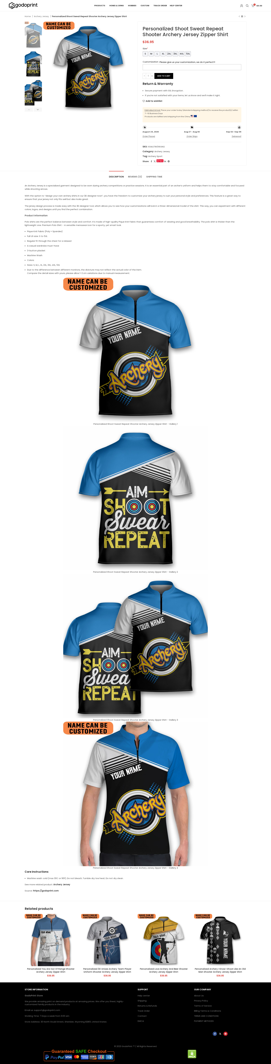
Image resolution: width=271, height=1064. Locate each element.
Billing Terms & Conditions (207, 1010)
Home (28, 16)
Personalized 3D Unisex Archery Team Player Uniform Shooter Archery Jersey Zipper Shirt (107, 970)
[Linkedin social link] (165, 161)
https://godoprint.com (46, 890)
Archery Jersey (41, 16)
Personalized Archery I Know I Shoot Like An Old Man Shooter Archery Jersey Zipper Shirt (220, 970)
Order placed (149, 136)
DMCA (141, 1021)
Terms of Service (203, 1005)
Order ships (192, 136)
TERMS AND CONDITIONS (206, 1015)
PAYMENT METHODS (204, 1021)
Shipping (142, 1000)
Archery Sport (155, 156)
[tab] (116, 175)
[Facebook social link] (151, 161)
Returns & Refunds (147, 1005)
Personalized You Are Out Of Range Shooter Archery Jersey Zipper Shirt (51, 970)
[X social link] (155, 161)
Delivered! (236, 136)
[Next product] (244, 16)
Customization (150, 61)
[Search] (247, 5)
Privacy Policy (201, 1000)
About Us (199, 995)
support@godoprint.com (47, 1010)
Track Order (144, 1010)
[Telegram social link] (169, 161)
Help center (144, 995)
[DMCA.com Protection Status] (192, 1053)
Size (145, 48)
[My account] (241, 5)
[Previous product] (239, 16)
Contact (142, 1015)
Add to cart (163, 76)
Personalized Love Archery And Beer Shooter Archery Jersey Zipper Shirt (164, 970)
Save (161, 161)
